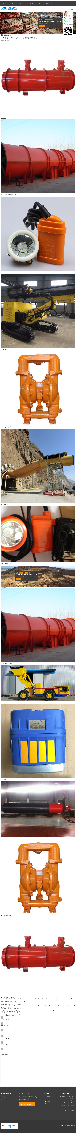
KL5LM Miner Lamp (6, 563)
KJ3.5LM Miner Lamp (6, 272)
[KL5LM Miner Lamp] (38, 534)
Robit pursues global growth (8, 997)
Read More (3, 118)
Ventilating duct (5, 504)
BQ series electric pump (6, 838)
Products (21, 3)
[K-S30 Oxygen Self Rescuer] (38, 741)
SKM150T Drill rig (5, 349)
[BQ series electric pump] (38, 809)
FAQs (39, 3)
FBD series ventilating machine (9, 117)
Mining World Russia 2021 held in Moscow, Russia (13, 1008)
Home (4, 3)
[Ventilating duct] (38, 465)
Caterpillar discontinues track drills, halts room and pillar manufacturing (19, 1012)
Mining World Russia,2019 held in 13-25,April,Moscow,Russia (16, 1003)
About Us (12, 3)
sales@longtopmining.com (69, 1105)
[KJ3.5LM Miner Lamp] (38, 233)
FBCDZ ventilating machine (8, 194)
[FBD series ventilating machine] (38, 78)
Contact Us (48, 3)
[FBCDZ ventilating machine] (38, 156)
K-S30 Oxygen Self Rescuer (7, 779)
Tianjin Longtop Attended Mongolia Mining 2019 (13, 1001)
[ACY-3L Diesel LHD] (38, 683)
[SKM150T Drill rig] (38, 311)
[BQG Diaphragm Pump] (38, 388)
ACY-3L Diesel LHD (5, 702)
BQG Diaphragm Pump (7, 427)
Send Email (68, 18)
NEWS (32, 3)
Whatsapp (68, 21)
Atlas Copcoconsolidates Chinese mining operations (14, 1004)
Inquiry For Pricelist (27, 1104)
